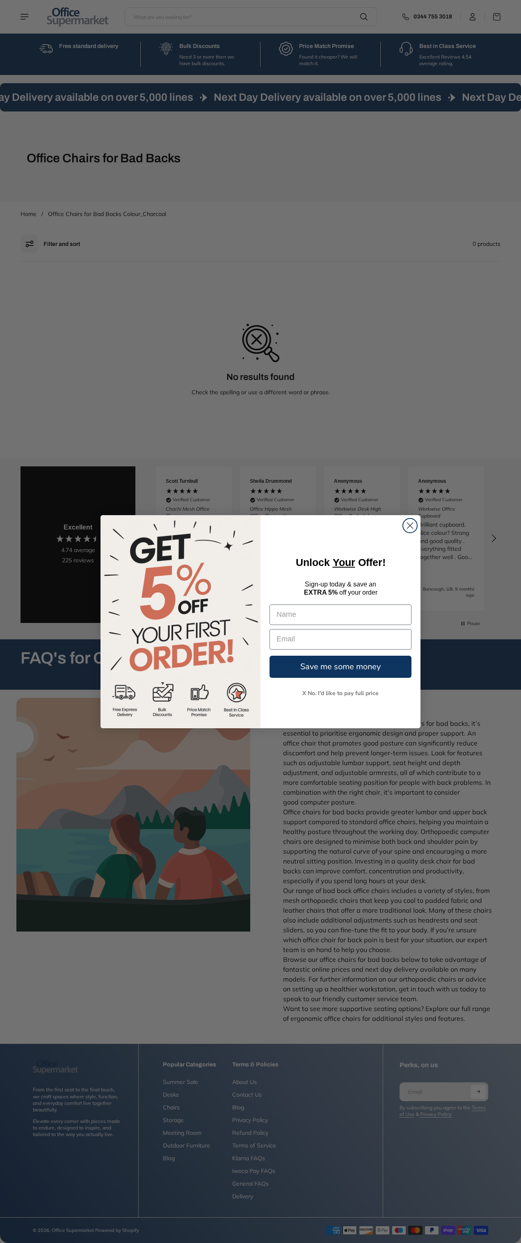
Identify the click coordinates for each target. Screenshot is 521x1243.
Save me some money (340, 666)
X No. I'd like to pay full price (340, 693)
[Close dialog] (410, 525)
